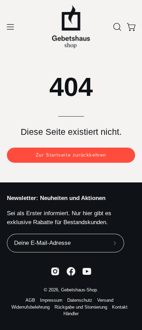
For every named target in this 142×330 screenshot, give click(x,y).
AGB (30, 300)
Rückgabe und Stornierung (80, 307)
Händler (71, 313)
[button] (116, 27)
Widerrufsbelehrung (30, 307)
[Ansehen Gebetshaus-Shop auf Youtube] (87, 271)
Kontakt (120, 307)
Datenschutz (79, 300)
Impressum (51, 300)
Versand (105, 300)
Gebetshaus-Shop (79, 290)
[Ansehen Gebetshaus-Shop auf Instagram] (55, 271)
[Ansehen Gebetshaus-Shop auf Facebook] (71, 271)
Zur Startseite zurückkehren (71, 155)
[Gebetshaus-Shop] (71, 26)
